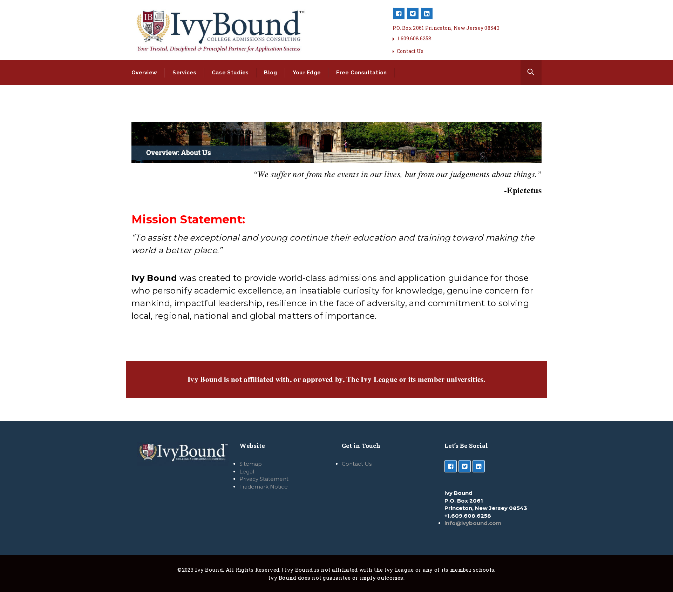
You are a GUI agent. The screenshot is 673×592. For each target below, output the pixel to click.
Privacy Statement (263, 479)
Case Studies (230, 72)
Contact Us (410, 51)
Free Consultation (361, 72)
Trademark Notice (263, 486)
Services (184, 72)
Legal (246, 471)
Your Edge (307, 72)
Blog (270, 72)
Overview (144, 72)
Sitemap (250, 463)
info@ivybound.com (473, 523)
